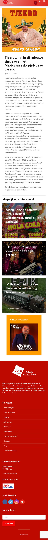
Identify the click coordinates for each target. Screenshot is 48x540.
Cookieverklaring (10, 451)
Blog (5, 446)
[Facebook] (4, 501)
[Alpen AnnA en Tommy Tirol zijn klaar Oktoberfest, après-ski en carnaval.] (24, 220)
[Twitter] (10, 501)
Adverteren (8, 422)
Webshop (7, 427)
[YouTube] (22, 501)
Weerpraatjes (9, 408)
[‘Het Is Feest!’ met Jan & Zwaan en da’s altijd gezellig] (24, 258)
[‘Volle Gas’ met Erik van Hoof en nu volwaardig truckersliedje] (24, 295)
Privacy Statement (10, 436)
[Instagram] (16, 501)
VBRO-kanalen (9, 412)
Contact (7, 441)
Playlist (6, 417)
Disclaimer (8, 431)
